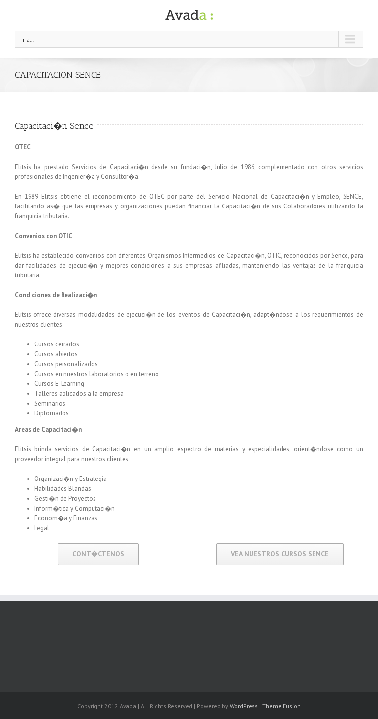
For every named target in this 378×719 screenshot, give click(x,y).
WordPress (244, 706)
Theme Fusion (281, 706)
